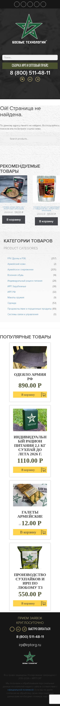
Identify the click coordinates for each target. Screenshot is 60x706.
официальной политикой (20, 689)
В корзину (14, 220)
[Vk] (12, 629)
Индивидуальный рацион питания (25, 280)
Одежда (12, 303)
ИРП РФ (12, 292)
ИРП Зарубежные (17, 286)
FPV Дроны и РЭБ (17, 258)
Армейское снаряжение (21, 269)
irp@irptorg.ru (30, 645)
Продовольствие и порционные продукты (30, 308)
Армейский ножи (16, 264)
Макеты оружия (16, 297)
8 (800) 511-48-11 (30, 72)
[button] (30, 66)
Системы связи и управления (23, 314)
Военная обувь (16, 275)
